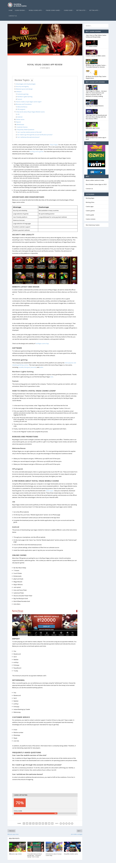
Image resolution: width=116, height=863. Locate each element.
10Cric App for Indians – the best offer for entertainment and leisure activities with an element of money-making (96, 93)
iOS (18, 114)
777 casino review (91, 46)
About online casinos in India (95, 180)
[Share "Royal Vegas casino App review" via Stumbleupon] (46, 823)
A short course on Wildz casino (95, 56)
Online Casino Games (53, 10)
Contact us (13, 16)
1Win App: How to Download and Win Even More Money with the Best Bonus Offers (96, 117)
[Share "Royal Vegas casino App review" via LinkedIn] (39, 823)
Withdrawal (20, 124)
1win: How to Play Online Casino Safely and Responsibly (96, 36)
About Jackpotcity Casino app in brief (96, 138)
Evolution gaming (22, 94)
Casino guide (68, 10)
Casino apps (45, 68)
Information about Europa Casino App (53, 854)
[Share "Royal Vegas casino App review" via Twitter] (27, 823)
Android (19, 117)
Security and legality (22, 86)
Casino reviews (20, 10)
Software (18, 91)
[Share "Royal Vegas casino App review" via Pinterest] (36, 823)
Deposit (18, 122)
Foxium (19, 99)
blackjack (27, 367)
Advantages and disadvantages (26, 84)
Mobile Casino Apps (35, 10)
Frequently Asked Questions (25, 129)
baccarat (33, 367)
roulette (20, 367)
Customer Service (22, 127)
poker (41, 367)
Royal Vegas (54, 145)
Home (10, 10)
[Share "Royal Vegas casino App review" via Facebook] (23, 823)
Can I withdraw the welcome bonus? (28, 137)
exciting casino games (36, 151)
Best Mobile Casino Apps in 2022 (96, 184)
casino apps (49, 491)
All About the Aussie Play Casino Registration (96, 77)
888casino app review (15, 854)
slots (51, 377)
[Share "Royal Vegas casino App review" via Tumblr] (33, 823)
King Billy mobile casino (71, 854)
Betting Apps (93, 10)
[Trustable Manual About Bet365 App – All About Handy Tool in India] (35, 847)
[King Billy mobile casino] (72, 847)
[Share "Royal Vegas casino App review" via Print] (52, 823)
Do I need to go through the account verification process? (34, 135)
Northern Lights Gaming (24, 96)
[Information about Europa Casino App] (54, 847)
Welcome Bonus (22, 107)
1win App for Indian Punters (95, 106)
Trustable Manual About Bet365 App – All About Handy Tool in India (34, 855)
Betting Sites (80, 10)
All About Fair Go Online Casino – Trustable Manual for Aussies (96, 66)
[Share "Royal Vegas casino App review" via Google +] (30, 823)
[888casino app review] (17, 847)
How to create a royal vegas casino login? (28, 102)
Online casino (20, 119)
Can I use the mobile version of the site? (29, 132)
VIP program (21, 109)
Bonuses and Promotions (24, 104)
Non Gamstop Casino (93, 225)
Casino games (90, 211)
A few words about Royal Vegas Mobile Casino (30, 112)
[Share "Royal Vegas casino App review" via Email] (49, 823)
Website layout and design (24, 89)
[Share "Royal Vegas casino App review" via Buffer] (42, 823)
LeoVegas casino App (42, 343)
